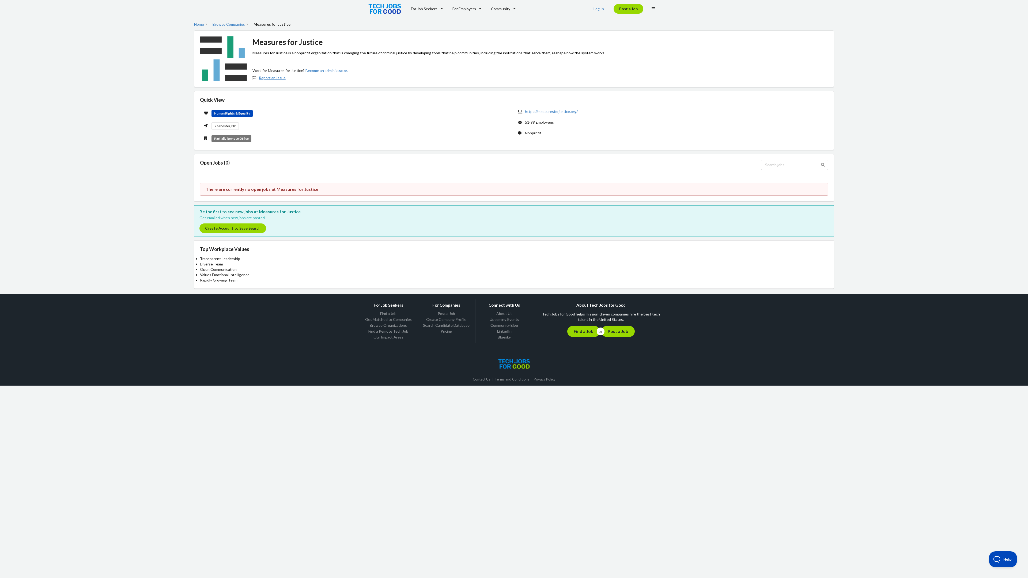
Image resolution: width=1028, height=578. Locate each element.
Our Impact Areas (388, 337)
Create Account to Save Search (232, 228)
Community (500, 8)
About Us (504, 313)
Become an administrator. (326, 70)
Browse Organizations (388, 325)
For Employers (464, 8)
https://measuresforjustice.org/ (551, 111)
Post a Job (628, 8)
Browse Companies (229, 24)
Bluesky (504, 337)
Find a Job (388, 313)
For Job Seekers (424, 8)
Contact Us (481, 379)
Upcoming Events (504, 319)
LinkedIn (504, 331)
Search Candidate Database (446, 325)
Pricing (446, 331)
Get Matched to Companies (388, 319)
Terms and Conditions (512, 379)
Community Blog (504, 325)
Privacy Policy (544, 379)
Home (199, 24)
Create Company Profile (446, 319)
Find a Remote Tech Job (388, 331)
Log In (599, 8)
